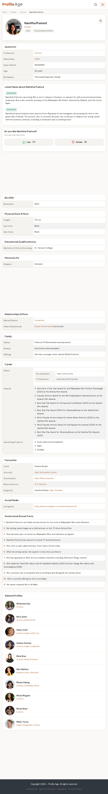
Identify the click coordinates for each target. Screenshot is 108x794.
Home (4, 12)
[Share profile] (100, 20)
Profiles (13, 12)
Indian (37, 59)
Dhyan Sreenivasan (43, 326)
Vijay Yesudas (56, 490)
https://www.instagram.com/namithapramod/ (56, 506)
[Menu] (103, 4)
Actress (23, 12)
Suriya (54, 472)
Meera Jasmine (47, 478)
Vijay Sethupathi (42, 472)
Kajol (37, 478)
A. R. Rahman (40, 484)
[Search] (95, 4)
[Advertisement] (54, 172)
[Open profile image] (13, 26)
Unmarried (39, 320)
